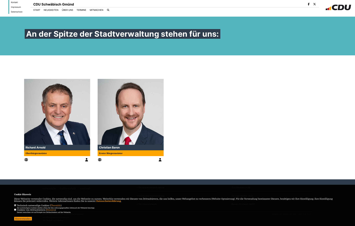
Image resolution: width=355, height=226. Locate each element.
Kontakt (14, 2)
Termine (81, 10)
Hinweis (51, 209)
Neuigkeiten (51, 10)
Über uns (67, 10)
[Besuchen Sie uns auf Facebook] (308, 4)
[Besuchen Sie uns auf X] (314, 4)
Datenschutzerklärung (108, 201)
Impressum (16, 7)
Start (36, 10)
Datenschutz (16, 12)
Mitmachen (96, 10)
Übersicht (55, 205)
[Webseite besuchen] (27, 160)
